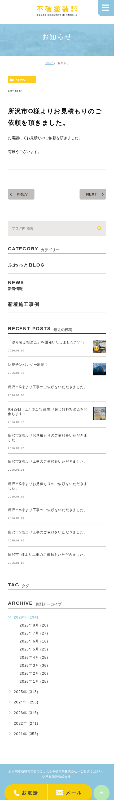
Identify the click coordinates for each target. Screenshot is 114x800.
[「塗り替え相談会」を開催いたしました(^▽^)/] (99, 346)
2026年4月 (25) (34, 657)
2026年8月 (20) (34, 625)
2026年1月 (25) (34, 681)
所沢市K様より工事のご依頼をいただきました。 (47, 387)
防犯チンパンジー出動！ (28, 365)
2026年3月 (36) (34, 665)
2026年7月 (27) (34, 633)
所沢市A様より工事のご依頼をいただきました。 (47, 510)
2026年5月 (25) (34, 649)
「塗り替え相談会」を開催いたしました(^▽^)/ (46, 342)
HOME (49, 63)
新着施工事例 (24, 304)
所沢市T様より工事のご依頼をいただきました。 (47, 555)
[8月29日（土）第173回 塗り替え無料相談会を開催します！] (99, 413)
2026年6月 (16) (34, 641)
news (20, 79)
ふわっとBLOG (26, 264)
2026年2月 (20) (34, 673)
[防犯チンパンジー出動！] (99, 369)
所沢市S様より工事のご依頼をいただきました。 (47, 461)
